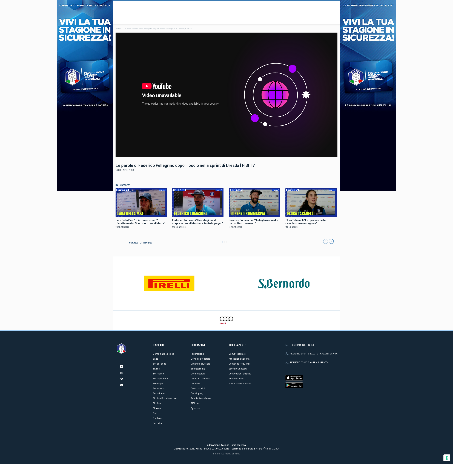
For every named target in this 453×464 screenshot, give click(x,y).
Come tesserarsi (237, 353)
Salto (155, 358)
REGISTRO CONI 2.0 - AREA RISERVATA (309, 362)
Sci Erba (157, 423)
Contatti (195, 383)
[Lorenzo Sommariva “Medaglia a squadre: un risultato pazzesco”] (254, 202)
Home (118, 28)
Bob (155, 413)
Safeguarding (198, 368)
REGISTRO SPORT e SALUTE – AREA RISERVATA (313, 353)
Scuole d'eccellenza (201, 398)
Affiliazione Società (239, 358)
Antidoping (197, 393)
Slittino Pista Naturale (164, 398)
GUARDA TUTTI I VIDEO (140, 242)
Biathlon (157, 418)
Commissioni (198, 373)
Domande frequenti (239, 363)
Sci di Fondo (159, 363)
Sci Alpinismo (160, 378)
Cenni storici (198, 388)
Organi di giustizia (200, 363)
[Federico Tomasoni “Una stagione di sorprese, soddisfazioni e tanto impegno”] (197, 202)
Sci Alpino (158, 373)
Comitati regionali (200, 378)
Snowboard (159, 388)
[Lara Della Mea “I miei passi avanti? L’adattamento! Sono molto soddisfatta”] (141, 202)
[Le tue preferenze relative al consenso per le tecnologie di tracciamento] (446, 457)
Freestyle (158, 383)
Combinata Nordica (163, 353)
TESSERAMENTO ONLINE (302, 344)
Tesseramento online (240, 383)
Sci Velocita (159, 393)
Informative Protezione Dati (226, 453)
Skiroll (156, 368)
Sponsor (195, 408)
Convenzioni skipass (240, 373)
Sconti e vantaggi (238, 368)
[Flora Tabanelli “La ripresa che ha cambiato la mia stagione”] (311, 202)
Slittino (157, 403)
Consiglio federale (200, 358)
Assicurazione (236, 378)
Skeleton (157, 408)
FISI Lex (195, 403)
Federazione (197, 353)
